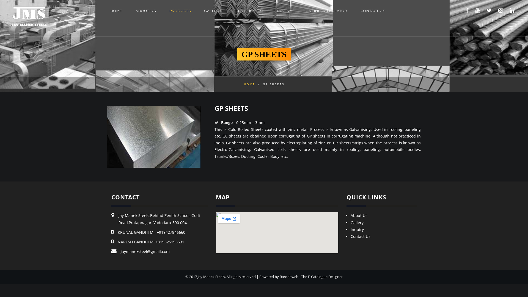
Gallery (357, 222)
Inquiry (357, 229)
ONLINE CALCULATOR (326, 11)
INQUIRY (284, 11)
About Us (359, 215)
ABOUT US (146, 11)
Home (116, 11)
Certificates (249, 11)
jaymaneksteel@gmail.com (145, 251)
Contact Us (360, 236)
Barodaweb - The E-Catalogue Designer (311, 276)
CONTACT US (373, 11)
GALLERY (213, 11)
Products (180, 11)
